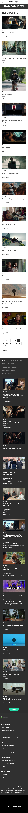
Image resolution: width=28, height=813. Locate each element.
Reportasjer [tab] (16, 360)
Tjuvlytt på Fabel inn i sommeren (14, 58)
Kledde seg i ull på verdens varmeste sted (12, 302)
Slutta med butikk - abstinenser (13, 33)
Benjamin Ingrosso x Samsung (13, 199)
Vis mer (14, 709)
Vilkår (2, 777)
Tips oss (5, 766)
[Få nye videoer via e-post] (3, 354)
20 (20, 343)
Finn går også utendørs (11, 650)
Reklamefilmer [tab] (9, 364)
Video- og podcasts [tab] (11, 367)
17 (10, 343)
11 (12, 340)
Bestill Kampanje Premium (8, 733)
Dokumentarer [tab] (9, 370)
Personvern (4, 774)
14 (21, 340)
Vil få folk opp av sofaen (12, 699)
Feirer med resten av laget (12, 448)
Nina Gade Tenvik (7, 749)
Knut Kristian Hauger (8, 763)
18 (13, 343)
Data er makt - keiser (9, 250)
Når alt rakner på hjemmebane (9, 473)
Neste (4, 346)
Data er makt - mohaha (10, 276)
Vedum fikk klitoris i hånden (13, 596)
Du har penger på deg (11, 674)
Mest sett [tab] (6, 374)
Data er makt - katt (8, 224)
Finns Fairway (7, 94)
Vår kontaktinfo (5, 727)
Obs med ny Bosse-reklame (13, 625)
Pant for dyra (6, 147)
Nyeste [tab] (5, 360)
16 (7, 343)
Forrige (8, 340)
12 (15, 340)
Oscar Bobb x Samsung (10, 173)
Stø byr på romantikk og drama (13, 329)
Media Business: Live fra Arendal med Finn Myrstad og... (12, 536)
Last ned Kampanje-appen (14, 806)
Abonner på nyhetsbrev (14, 801)
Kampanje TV (14, 6)
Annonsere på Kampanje (7, 752)
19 (16, 343)
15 (3, 343)
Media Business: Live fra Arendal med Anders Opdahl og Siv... (13, 395)
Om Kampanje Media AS (7, 730)
